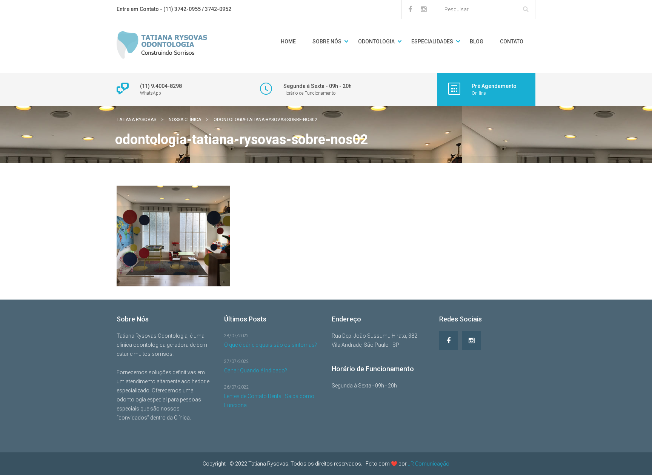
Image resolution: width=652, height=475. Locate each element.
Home (288, 41)
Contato (511, 41)
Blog (476, 41)
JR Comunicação (428, 464)
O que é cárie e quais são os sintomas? (270, 345)
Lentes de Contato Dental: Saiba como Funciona (269, 400)
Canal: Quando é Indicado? (255, 370)
